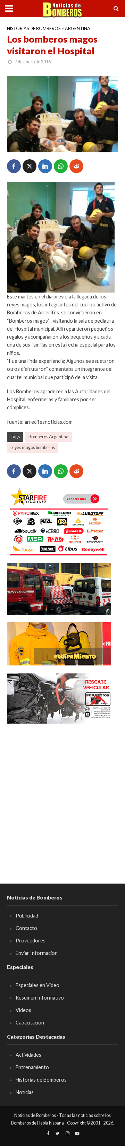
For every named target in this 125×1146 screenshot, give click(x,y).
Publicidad (27, 916)
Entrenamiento (32, 1067)
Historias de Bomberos (33, 28)
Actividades (28, 1055)
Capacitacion (30, 1023)
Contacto (26, 928)
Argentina (77, 28)
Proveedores (30, 940)
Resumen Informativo (40, 998)
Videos (23, 1010)
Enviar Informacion (37, 953)
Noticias (25, 1092)
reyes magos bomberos (32, 447)
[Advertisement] (62, 793)
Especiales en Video (37, 985)
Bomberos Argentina (48, 436)
